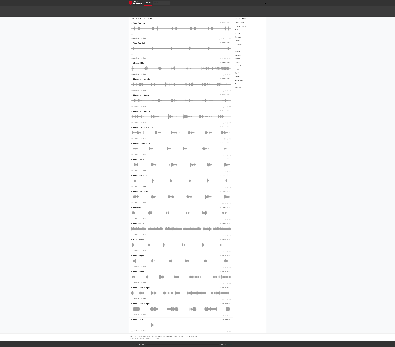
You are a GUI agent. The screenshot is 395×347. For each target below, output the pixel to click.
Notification (239, 66)
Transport (238, 84)
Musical (237, 59)
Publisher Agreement (179, 336)
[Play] (133, 344)
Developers (158, 336)
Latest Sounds (240, 23)
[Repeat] (139, 344)
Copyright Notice (167, 336)
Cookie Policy (151, 336)
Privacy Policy (142, 336)
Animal (237, 33)
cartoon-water (226, 23)
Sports (237, 77)
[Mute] (225, 344)
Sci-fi (237, 73)
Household (238, 44)
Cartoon (238, 37)
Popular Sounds (240, 26)
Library (148, 3)
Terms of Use (133, 336)
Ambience (238, 30)
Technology (239, 80)
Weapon (238, 87)
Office (237, 69)
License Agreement (191, 336)
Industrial (238, 55)
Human (237, 48)
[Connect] (265, 3)
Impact (237, 51)
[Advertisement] (197, 11)
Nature (237, 62)
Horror (237, 41)
